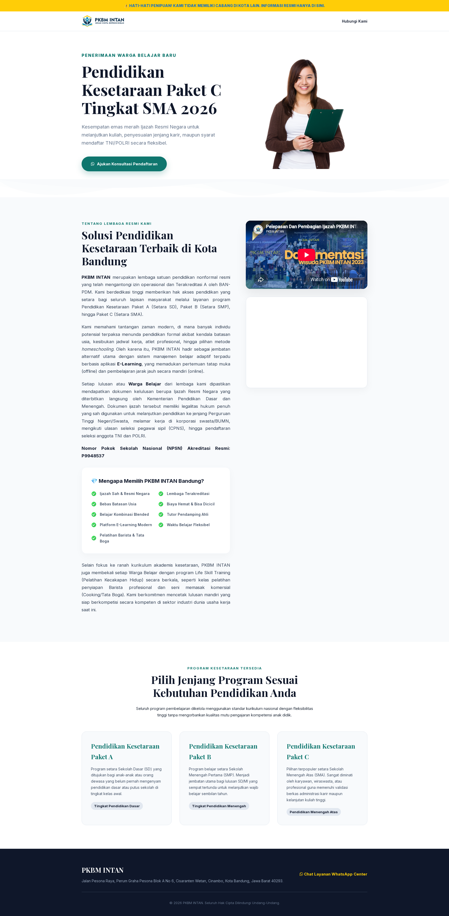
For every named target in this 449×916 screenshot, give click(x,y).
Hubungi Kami (354, 21)
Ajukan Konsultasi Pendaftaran (127, 163)
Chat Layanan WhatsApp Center (335, 874)
